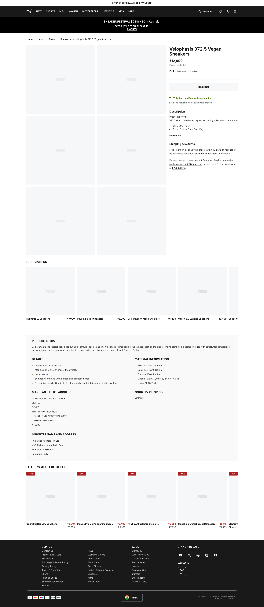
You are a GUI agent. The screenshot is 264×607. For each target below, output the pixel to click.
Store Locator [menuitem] (139, 577)
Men (40, 39)
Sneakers (66, 39)
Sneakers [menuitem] (92, 574)
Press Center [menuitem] (138, 562)
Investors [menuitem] (136, 566)
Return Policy (200, 153)
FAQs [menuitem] (90, 550)
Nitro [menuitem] (90, 577)
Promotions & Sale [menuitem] (51, 554)
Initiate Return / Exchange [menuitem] (101, 570)
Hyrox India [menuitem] (94, 581)
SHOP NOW (132, 29)
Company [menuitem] (137, 550)
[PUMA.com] (28, 11)
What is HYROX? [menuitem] (140, 554)
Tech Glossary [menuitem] (95, 566)
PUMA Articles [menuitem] (139, 581)
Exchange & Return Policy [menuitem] (55, 562)
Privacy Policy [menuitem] (49, 566)
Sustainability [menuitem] (139, 570)
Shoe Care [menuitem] (93, 562)
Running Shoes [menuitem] (49, 577)
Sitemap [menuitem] (46, 585)
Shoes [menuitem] (45, 574)
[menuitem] (39, 11)
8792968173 (178, 168)
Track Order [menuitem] (94, 558)
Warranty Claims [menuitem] (96, 554)
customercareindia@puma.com (185, 164)
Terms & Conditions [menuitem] (52, 570)
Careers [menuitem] (136, 574)
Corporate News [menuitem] (140, 558)
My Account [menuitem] (48, 558)
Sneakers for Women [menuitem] (52, 581)
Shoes (52, 39)
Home (30, 39)
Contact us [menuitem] (47, 550)
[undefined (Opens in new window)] (182, 571)
